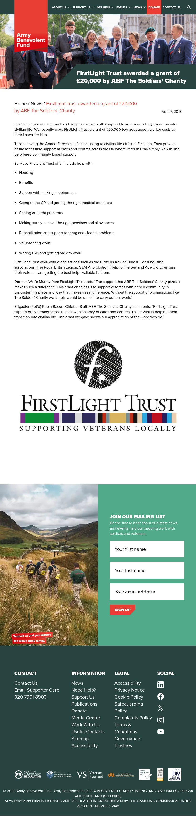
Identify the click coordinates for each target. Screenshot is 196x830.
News (138, 7)
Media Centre (85, 717)
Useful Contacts (88, 731)
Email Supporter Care (36, 689)
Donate (154, 7)
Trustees (123, 745)
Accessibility (84, 745)
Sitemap (80, 738)
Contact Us (26, 682)
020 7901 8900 (30, 696)
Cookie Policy (128, 696)
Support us (81, 7)
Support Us (83, 696)
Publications (84, 703)
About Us (59, 7)
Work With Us (85, 724)
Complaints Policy (133, 717)
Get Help (103, 7)
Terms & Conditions (125, 728)
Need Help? (83, 689)
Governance (127, 738)
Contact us (171, 7)
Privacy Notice (129, 689)
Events (121, 7)
